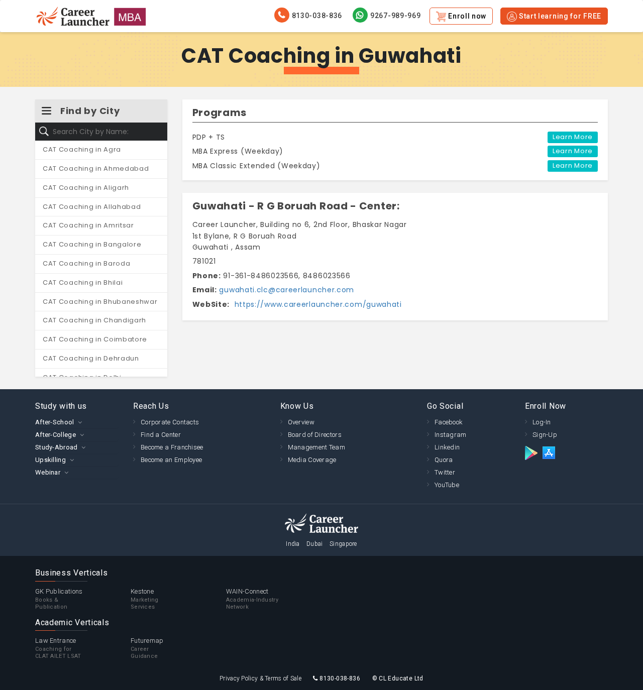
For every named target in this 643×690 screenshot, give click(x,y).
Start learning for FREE (559, 16)
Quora (444, 460)
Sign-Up (544, 434)
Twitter (445, 472)
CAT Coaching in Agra (82, 149)
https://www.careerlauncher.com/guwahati (317, 304)
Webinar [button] (47, 472)
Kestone (145, 599)
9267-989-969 (395, 16)
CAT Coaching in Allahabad (92, 206)
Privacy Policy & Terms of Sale (260, 678)
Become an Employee (171, 460)
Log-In (541, 422)
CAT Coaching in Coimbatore (95, 339)
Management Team (317, 447)
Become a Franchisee (172, 447)
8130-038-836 (317, 16)
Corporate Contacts (170, 422)
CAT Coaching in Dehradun (91, 358)
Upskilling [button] (50, 460)
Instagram (451, 434)
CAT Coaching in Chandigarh (94, 320)
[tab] (76, 422)
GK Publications (59, 599)
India (293, 543)
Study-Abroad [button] (56, 447)
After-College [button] (55, 434)
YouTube (447, 485)
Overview (301, 422)
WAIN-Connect (252, 599)
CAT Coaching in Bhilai (83, 282)
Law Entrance (58, 648)
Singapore (343, 543)
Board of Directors (315, 434)
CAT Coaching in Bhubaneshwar (100, 301)
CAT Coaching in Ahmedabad (96, 168)
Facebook (449, 422)
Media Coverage (312, 460)
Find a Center (161, 434)
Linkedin (447, 447)
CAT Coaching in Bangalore (92, 244)
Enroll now (466, 16)
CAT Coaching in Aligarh (86, 187)
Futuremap (147, 648)
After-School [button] (54, 422)
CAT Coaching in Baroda (86, 263)
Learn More (573, 137)
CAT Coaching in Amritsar (88, 225)
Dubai (314, 543)
